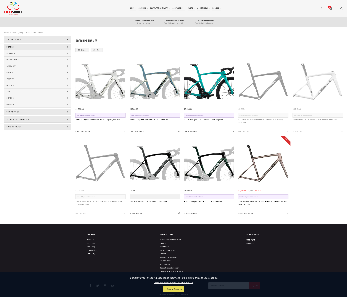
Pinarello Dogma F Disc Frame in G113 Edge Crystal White (98, 120)
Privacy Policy (165, 261)
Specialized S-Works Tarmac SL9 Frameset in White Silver (315, 120)
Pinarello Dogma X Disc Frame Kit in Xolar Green (203, 201)
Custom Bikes (92, 250)
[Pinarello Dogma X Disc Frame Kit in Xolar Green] (209, 163)
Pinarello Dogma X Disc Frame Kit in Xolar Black (148, 201)
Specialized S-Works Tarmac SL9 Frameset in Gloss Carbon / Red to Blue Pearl (99, 203)
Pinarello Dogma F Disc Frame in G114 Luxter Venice (150, 120)
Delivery (163, 243)
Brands (215, 8)
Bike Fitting (91, 247)
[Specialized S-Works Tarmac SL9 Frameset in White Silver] (318, 82)
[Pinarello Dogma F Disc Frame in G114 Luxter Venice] (155, 82)
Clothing (142, 8)
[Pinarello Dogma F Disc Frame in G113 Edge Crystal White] (100, 82)
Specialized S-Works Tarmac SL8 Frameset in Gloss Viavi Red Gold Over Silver (262, 203)
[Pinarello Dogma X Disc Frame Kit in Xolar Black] (155, 163)
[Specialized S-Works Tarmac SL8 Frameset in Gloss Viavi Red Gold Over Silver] (263, 163)
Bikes (132, 8)
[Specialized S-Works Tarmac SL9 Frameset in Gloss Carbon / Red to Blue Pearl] (100, 163)
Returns (163, 254)
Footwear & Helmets (159, 8)
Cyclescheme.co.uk (167, 250)
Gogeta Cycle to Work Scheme (171, 271)
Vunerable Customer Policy (170, 240)
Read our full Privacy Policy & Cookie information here (173, 283)
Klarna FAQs (165, 264)
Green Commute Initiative (169, 268)
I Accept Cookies (174, 289)
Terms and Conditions (168, 257)
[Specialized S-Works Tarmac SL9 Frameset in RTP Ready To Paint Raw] (263, 82)
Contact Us (250, 243)
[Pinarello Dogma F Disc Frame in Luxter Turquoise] (209, 82)
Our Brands (91, 243)
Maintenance (202, 8)
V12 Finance (164, 247)
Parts (190, 8)
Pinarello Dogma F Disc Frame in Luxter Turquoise (203, 120)
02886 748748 (250, 239)
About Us (90, 240)
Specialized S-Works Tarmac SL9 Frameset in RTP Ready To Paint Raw (262, 121)
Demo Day (91, 254)
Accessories (178, 8)
